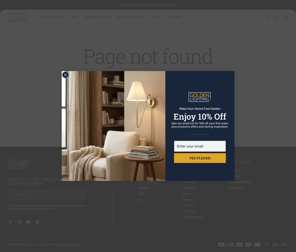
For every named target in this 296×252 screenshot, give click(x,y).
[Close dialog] (65, 75)
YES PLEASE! (200, 158)
